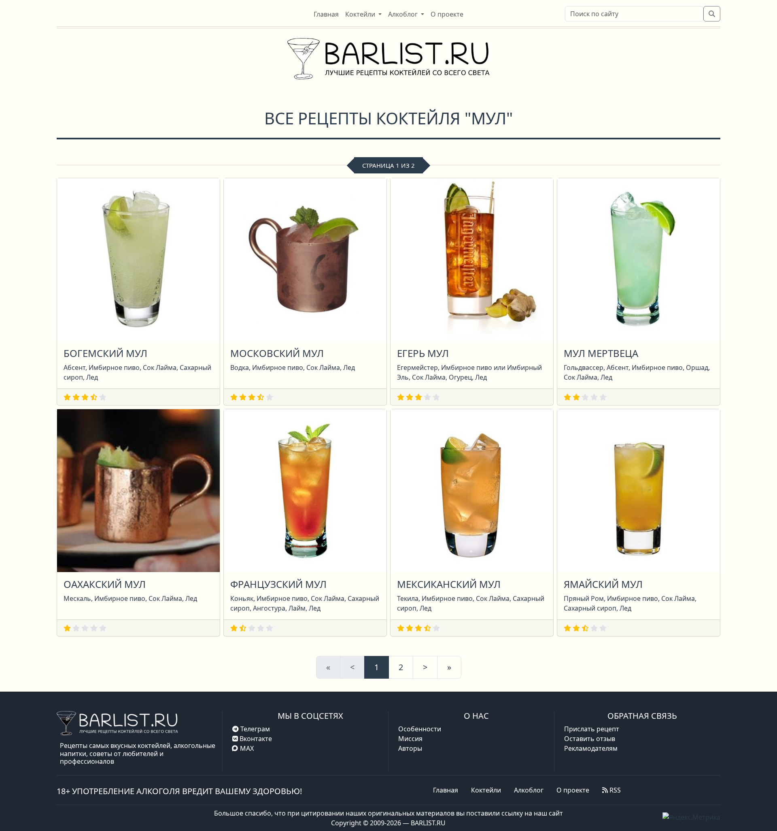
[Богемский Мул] (138, 258)
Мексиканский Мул (449, 584)
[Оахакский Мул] (138, 489)
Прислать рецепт (591, 728)
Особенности (419, 728)
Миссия (410, 738)
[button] (363, 14)
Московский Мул (277, 353)
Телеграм (254, 728)
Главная (445, 790)
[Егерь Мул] (472, 258)
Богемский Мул (105, 353)
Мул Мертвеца (601, 353)
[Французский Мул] (305, 489)
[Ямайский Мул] (638, 489)
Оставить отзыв (589, 738)
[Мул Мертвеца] (638, 258)
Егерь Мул (423, 353)
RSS (614, 790)
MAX (247, 748)
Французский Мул (278, 584)
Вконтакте (255, 738)
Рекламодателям (591, 748)
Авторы (410, 748)
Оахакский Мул (105, 584)
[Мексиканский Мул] (472, 489)
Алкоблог (528, 790)
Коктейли (486, 790)
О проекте (572, 790)
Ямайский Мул (603, 584)
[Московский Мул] (305, 258)
